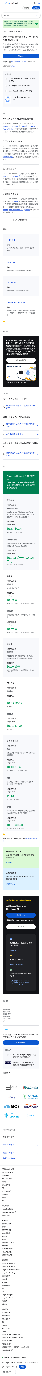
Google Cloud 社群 (7, 1350)
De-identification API (16, 302)
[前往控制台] (21, 915)
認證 (3, 1291)
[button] (21, 407)
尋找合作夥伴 (6, 1316)
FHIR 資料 (6, 176)
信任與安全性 (6, 1175)
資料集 (16, 201)
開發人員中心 (6, 1328)
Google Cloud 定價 (7, 1209)
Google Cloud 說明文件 (8, 1266)
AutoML (15, 126)
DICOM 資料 (17, 176)
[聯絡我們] (26, 8)
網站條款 (19, 1363)
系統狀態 (4, 1301)
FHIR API (11, 240)
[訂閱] (22, 1366)
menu (3, 3)
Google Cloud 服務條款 (31, 1363)
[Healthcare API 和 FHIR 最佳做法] (21, 372)
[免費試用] (36, 8)
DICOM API (12, 282)
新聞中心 (4, 1331)
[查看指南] (21, 926)
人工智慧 (4, 1236)
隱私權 (13, 1363)
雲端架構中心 (6, 1285)
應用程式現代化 (6, 1230)
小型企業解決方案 (7, 1252)
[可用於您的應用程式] (16, 964)
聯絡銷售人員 (6, 1312)
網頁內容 (6, 15)
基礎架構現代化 (6, 1224)
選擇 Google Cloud (7, 1172)
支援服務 (4, 1279)
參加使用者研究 (6, 1344)
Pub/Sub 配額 (8, 157)
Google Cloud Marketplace (10, 1273)
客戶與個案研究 (6, 1191)
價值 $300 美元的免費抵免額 (18, 61)
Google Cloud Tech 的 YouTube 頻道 (13, 1337)
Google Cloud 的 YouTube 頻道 (11, 1334)
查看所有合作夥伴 (9, 1158)
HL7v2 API (11, 262)
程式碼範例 (5, 1282)
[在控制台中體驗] (21, 360)
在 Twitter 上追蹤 (7, 1341)
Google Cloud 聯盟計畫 (8, 1263)
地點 (3, 1188)
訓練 (3, 1288)
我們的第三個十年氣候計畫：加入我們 (15, 1357)
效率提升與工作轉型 (8, 1242)
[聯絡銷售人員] (11, 884)
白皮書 (4, 1197)
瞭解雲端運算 (6, 1276)
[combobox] (9, 1372)
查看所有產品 (6, 1215)
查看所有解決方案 (7, 1255)
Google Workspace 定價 (9, 1212)
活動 (3, 1322)
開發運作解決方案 (7, 1249)
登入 (39, 3)
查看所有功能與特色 (20, 220)
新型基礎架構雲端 (7, 1178)
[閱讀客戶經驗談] (21, 1042)
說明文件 (13, 66)
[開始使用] (21, 56)
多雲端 (4, 1182)
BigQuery (6, 126)
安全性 (4, 1239)
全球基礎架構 (6, 1185)
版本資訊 (4, 1304)
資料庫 (4, 1227)
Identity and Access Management (16, 210)
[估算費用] (9, 862)
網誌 (3, 1200)
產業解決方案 (6, 1245)
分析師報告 (5, 1194)
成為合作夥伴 (6, 1319)
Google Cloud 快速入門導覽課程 (11, 1270)
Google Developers (7, 1295)
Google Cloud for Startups (9, 1298)
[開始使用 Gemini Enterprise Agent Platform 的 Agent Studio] (20, 983)
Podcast (4, 1325)
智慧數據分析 (6, 1233)
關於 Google (5, 1363)
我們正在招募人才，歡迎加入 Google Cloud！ (15, 1347)
